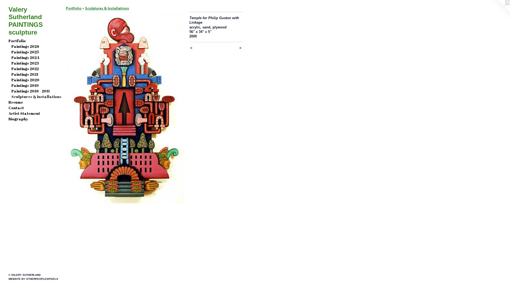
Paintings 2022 (25, 68)
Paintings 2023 (25, 63)
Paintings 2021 (24, 74)
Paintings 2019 (25, 85)
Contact (16, 107)
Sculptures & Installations (36, 96)
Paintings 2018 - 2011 (30, 91)
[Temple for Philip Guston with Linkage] (125, 107)
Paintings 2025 (25, 51)
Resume (15, 102)
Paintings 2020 (25, 79)
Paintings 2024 (25, 57)
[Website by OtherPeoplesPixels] (499, 10)
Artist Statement (24, 113)
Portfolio (17, 40)
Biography (18, 118)
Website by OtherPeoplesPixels (33, 278)
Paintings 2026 (25, 46)
